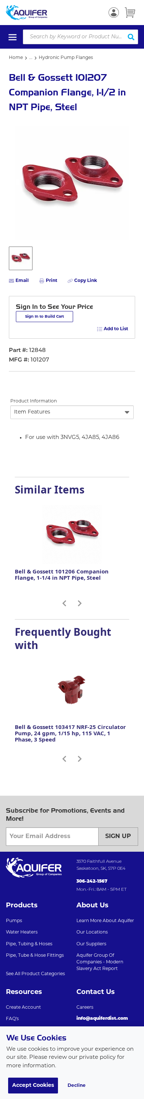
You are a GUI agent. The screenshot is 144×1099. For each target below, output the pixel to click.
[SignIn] (114, 12)
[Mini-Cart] (130, 12)
